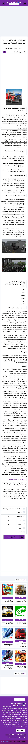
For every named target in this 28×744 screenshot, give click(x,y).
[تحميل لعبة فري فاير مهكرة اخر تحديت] (23, 739)
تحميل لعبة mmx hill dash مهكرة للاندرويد (21, 623)
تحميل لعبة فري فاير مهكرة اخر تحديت (8, 645)
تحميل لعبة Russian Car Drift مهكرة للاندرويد (7, 623)
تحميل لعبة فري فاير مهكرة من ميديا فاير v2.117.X (8, 667)
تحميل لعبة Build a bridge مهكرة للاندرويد (8, 600)
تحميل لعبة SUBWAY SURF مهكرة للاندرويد (21, 667)
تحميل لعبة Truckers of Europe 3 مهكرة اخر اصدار (20, 600)
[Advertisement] (14, 20)
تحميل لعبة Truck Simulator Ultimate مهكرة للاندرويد (21, 645)
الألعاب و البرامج (14, 3)
